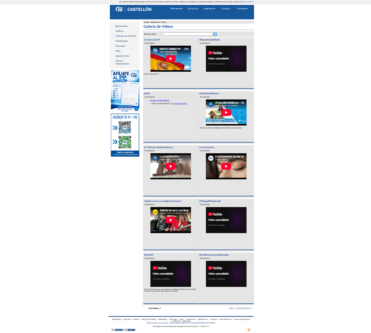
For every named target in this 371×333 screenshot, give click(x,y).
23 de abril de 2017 (180, 103)
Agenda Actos (122, 56)
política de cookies (246, 2)
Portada (146, 22)
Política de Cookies (207, 323)
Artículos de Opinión (126, 36)
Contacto (225, 8)
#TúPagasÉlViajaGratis (210, 201)
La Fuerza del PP (152, 40)
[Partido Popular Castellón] (133, 11)
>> (252, 308)
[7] (250, 308)
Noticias (119, 31)
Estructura (193, 8)
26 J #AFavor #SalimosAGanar (158, 147)
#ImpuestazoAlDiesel (209, 40)
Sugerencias (209, 8)
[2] (239, 308)
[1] (237, 308)
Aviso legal (174, 323)
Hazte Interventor (225, 319)
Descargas (120, 46)
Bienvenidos (122, 26)
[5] (245, 308)
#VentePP (148, 255)
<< (234, 308)
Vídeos (163, 22)
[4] (243, 308)
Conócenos (242, 8)
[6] (248, 308)
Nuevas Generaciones (122, 62)
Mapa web (186, 321)
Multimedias (155, 22)
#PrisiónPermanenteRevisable (214, 255)
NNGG (147, 94)
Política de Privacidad (189, 323)
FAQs (118, 51)
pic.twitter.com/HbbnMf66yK (159, 100)
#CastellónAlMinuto (209, 94)
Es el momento (206, 147)
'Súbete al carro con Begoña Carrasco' (162, 201)
